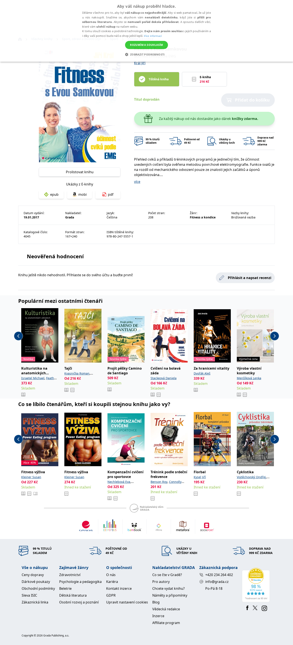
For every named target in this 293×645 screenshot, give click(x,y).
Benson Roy (159, 482)
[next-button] (274, 335)
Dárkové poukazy (36, 581)
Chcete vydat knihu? (168, 588)
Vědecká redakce (166, 609)
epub (54, 194)
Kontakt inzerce (119, 588)
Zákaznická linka (35, 602)
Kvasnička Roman (76, 373)
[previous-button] (18, 335)
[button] (146, 54)
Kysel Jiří (200, 477)
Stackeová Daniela (164, 378)
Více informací (153, 36)
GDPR (111, 595)
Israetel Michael (32, 378)
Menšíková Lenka (249, 378)
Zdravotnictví (69, 574)
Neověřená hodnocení (55, 256)
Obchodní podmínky (38, 588)
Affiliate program (166, 622)
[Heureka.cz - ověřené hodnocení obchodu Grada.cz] (256, 585)
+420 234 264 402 (219, 574)
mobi (82, 194)
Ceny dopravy (33, 574)
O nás (111, 574)
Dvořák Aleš (202, 373)
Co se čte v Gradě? (167, 574)
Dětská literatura (73, 595)
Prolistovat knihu (80, 172)
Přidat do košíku (252, 100)
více (137, 181)
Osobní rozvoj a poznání (79, 602)
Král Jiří (139, 63)
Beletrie (65, 588)
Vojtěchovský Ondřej (251, 477)
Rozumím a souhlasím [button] (146, 45)
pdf (110, 194)
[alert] (146, 31)
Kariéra (112, 581)
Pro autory (161, 581)
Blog (156, 602)
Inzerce (158, 616)
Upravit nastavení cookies (127, 602)
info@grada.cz (217, 581)
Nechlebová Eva (118, 482)
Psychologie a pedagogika (80, 581)
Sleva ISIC (29, 595)
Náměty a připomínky (169, 595)
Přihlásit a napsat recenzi (249, 277)
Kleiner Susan (31, 477)
